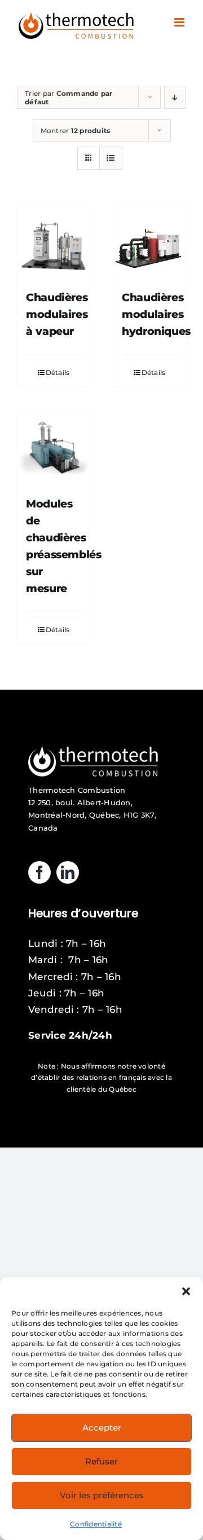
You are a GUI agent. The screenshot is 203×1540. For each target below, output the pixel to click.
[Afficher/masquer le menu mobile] (180, 22)
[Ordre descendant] (175, 97)
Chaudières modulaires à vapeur (56, 314)
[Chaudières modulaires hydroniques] (149, 240)
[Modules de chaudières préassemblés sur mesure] (53, 447)
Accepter (101, 1427)
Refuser (101, 1461)
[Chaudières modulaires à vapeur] (53, 240)
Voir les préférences (102, 1495)
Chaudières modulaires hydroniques (156, 314)
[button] (186, 1291)
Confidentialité (96, 1524)
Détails (58, 372)
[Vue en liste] (111, 158)
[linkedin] (67, 872)
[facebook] (39, 872)
